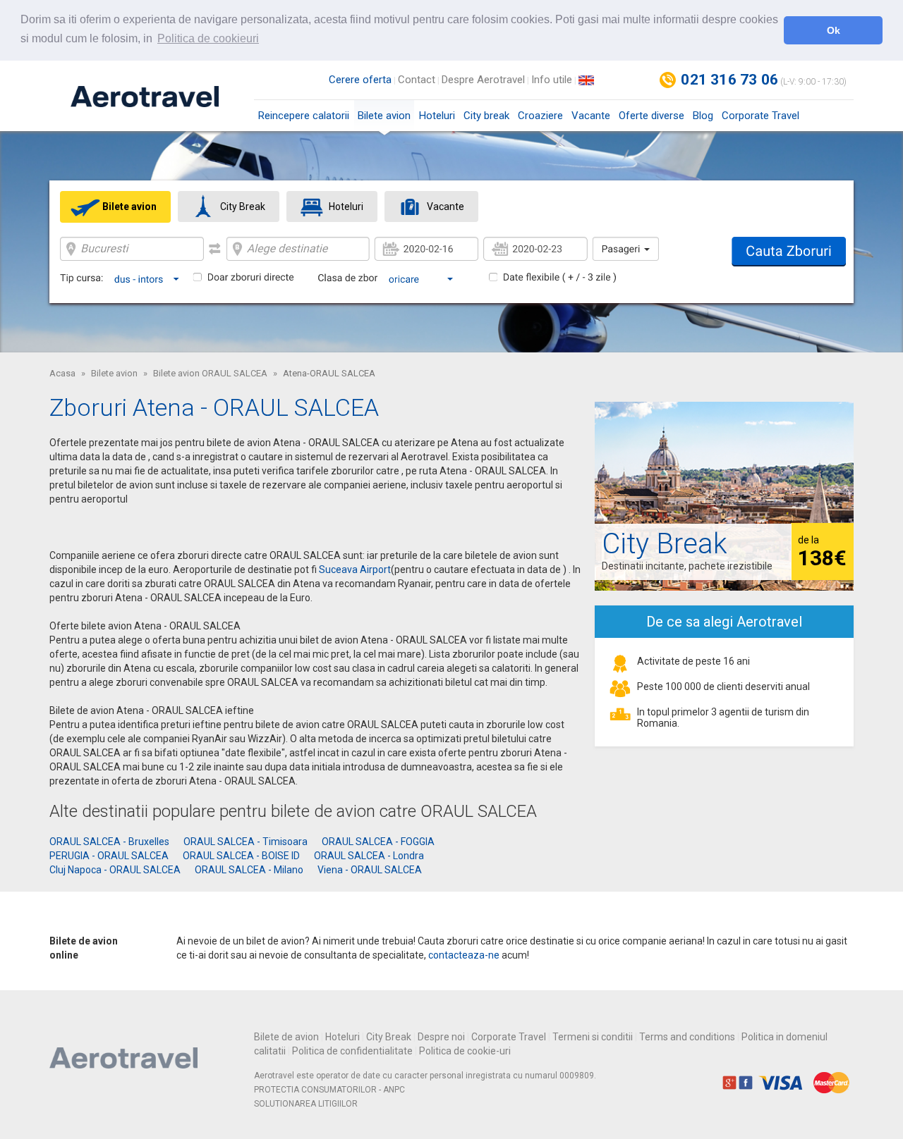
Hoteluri (437, 115)
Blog (703, 115)
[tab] (115, 207)
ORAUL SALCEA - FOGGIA (378, 841)
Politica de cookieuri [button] (208, 38)
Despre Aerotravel (483, 79)
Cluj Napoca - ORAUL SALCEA (115, 869)
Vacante (590, 115)
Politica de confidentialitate (352, 1051)
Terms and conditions (687, 1036)
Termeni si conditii (592, 1036)
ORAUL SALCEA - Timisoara (245, 841)
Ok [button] (833, 30)
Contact (416, 79)
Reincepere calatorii (303, 115)
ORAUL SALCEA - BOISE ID (241, 855)
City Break (388, 1036)
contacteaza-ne (463, 955)
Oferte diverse (651, 115)
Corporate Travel (760, 115)
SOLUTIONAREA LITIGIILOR (306, 1104)
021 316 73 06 (729, 79)
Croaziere (540, 115)
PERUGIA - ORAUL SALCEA (109, 855)
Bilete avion (384, 115)
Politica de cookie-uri (465, 1051)
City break (486, 115)
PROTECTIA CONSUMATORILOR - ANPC (329, 1090)
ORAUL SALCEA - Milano (249, 869)
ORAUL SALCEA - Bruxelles (109, 841)
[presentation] (115, 206)
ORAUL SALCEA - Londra (369, 855)
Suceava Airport (355, 569)
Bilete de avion (286, 1036)
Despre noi (441, 1036)
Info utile (551, 79)
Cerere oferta (360, 79)
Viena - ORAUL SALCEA (369, 869)
